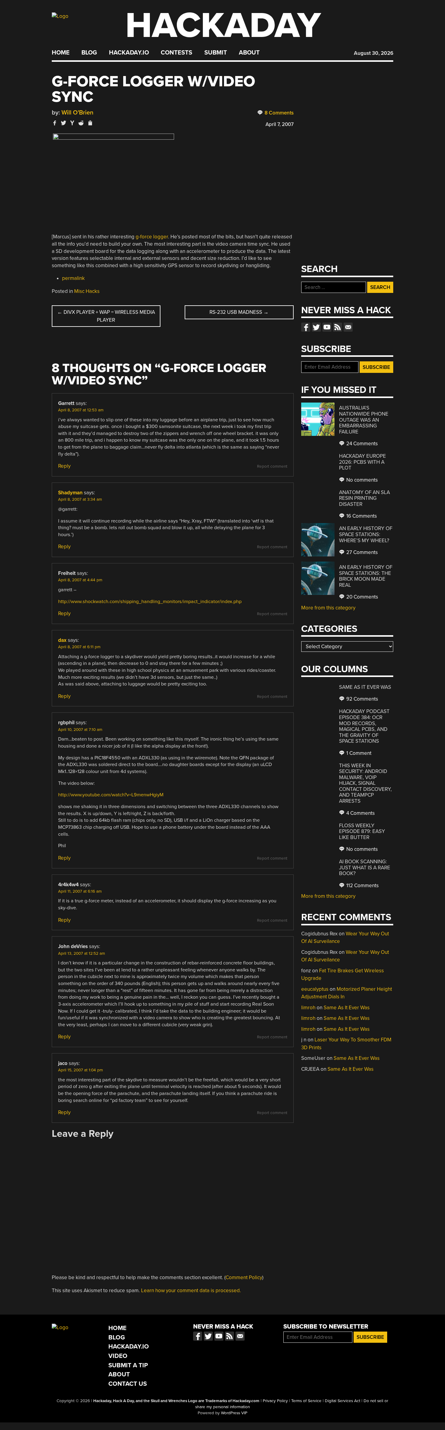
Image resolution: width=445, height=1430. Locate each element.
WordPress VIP (234, 1413)
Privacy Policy (275, 1400)
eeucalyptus (314, 989)
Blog (89, 52)
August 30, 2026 (373, 53)
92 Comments (361, 699)
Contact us (348, 327)
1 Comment (358, 753)
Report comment (272, 466)
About (249, 52)
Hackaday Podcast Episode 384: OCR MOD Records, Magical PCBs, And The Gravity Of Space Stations (364, 726)
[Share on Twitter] (64, 123)
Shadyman (70, 492)
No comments (361, 480)
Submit (215, 52)
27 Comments (361, 552)
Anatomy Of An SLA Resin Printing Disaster (364, 498)
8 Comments (278, 113)
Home (61, 52)
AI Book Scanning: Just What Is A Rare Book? (364, 867)
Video (117, 1356)
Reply (64, 466)
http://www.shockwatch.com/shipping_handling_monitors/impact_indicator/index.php (150, 602)
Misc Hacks (87, 291)
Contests (176, 52)
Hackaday (223, 25)
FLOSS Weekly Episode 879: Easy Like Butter (362, 831)
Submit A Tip (128, 1365)
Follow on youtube (326, 327)
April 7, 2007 (279, 124)
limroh (308, 1007)
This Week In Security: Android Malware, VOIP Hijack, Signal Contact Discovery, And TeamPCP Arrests (365, 783)
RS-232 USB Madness (239, 312)
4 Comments (360, 813)
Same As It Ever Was (365, 687)
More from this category (328, 608)
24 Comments (361, 443)
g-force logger (152, 237)
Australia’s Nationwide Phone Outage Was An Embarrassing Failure (363, 420)
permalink (73, 278)
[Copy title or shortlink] (90, 123)
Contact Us (127, 1384)
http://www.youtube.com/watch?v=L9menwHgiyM (110, 795)
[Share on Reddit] (81, 123)
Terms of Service (306, 1400)
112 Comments (362, 885)
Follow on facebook (305, 327)
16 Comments (361, 516)
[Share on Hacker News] (72, 123)
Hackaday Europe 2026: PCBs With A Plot (362, 462)
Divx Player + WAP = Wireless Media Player (106, 316)
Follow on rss (337, 327)
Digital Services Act (342, 1400)
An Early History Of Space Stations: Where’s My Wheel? (365, 534)
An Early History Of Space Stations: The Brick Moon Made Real (365, 576)
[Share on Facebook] (55, 123)
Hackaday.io (129, 52)
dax (62, 640)
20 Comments (361, 597)
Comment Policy (244, 1277)
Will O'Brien (77, 112)
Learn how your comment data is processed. (191, 1290)
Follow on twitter (316, 327)
